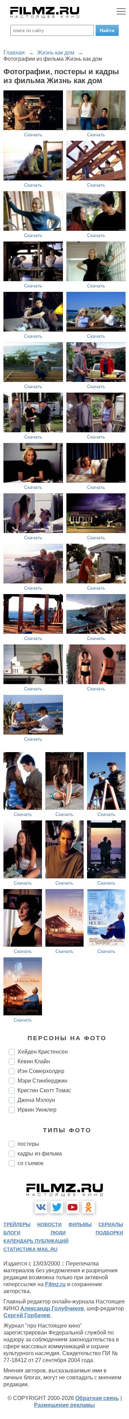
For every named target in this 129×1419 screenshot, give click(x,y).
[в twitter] (57, 1207)
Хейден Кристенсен (43, 1052)
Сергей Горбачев (26, 1315)
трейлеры (17, 1224)
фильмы (80, 1224)
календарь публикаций (35, 1241)
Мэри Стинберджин (42, 1081)
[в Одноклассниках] (88, 1207)
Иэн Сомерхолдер (41, 1071)
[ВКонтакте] (41, 1207)
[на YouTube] (72, 1207)
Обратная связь (97, 1398)
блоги (11, 1232)
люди (58, 1232)
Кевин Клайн (34, 1061)
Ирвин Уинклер (37, 1110)
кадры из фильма (40, 1153)
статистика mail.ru (30, 1249)
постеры (28, 1144)
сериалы (110, 1224)
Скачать (33, 134)
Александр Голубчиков (52, 1308)
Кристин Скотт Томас (44, 1090)
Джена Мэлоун (36, 1100)
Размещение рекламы (64, 1405)
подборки (109, 1232)
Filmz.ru (55, 1284)
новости (49, 1224)
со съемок (30, 1163)
